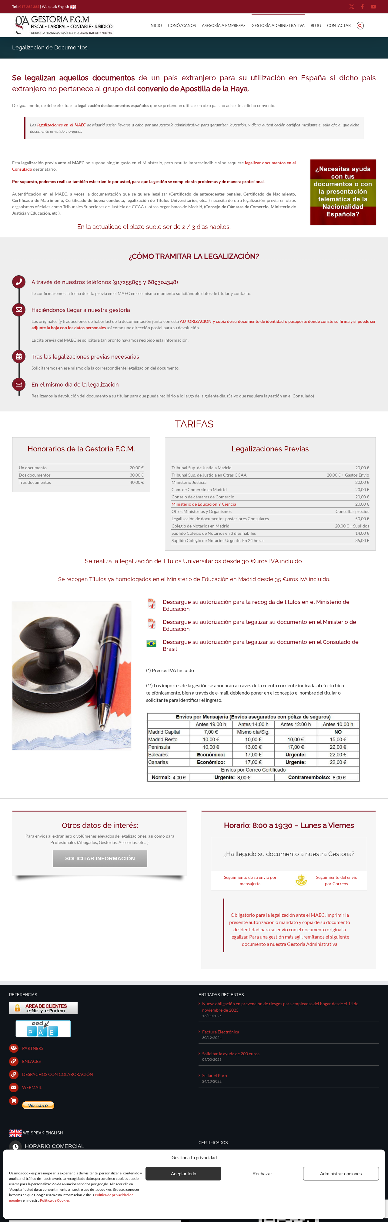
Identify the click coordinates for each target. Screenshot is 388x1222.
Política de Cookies (55, 1200)
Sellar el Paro (214, 1075)
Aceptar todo (183, 1173)
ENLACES (31, 1061)
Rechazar (262, 1173)
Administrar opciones (341, 1173)
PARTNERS (32, 1048)
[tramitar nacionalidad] (343, 161)
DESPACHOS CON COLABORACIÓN (57, 1074)
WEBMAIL (32, 1087)
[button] (360, 25)
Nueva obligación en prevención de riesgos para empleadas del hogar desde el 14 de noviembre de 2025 (280, 1007)
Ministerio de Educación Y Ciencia (204, 504)
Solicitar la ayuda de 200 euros (230, 1053)
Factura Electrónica (220, 1031)
